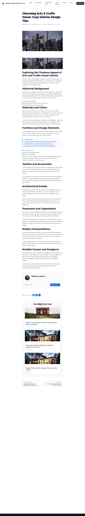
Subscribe (80, 3)
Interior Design (57, 3)
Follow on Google (66, 513)
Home (30, 2)
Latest (64, 2)
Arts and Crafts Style (48, 24)
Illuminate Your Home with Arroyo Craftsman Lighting (40, 146)
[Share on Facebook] (36, 295)
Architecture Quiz (48, 3)
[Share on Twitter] (33, 295)
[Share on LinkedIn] (39, 295)
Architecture (38, 2)
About (71, 2)
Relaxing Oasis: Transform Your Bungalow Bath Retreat (40, 141)
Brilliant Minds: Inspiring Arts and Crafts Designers (39, 144)
